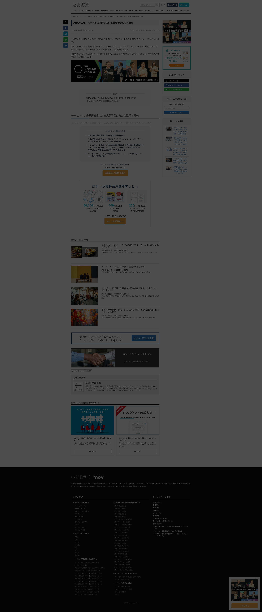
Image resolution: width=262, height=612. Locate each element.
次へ (131, 324)
